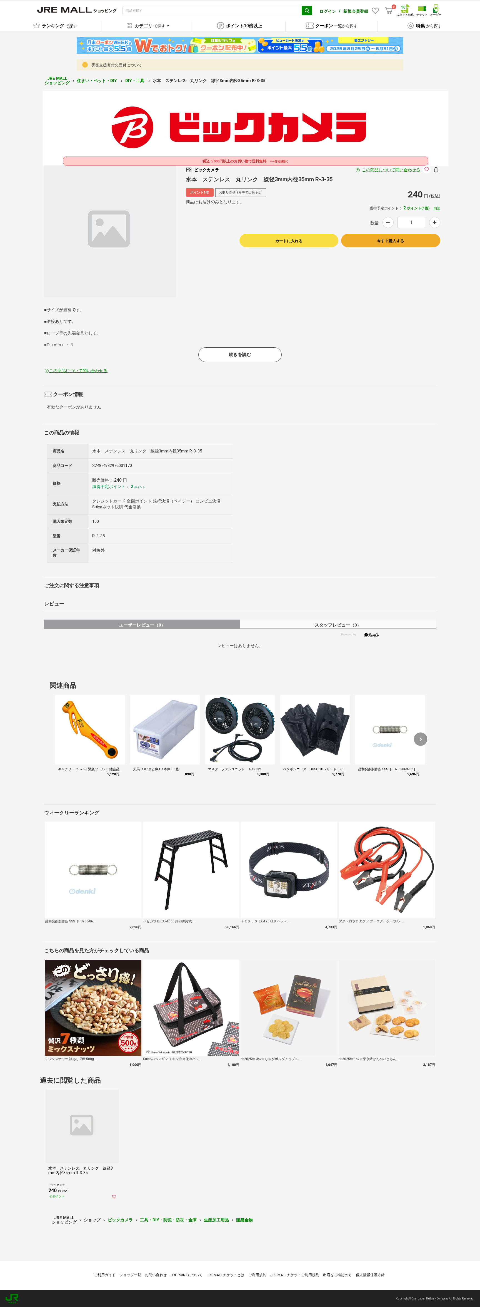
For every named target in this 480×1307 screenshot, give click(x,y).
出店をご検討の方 (337, 1275)
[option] (110, 231)
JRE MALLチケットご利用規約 (294, 1275)
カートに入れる (288, 241)
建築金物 (244, 1219)
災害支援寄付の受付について (116, 65)
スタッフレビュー (338, 625)
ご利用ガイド (105, 1275)
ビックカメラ (120, 1219)
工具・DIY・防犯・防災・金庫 (168, 1219)
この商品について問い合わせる (391, 169)
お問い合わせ (156, 1275)
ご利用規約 (257, 1275)
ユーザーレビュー (142, 625)
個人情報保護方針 (370, 1275)
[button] (421, 739)
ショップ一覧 (130, 1275)
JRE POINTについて (186, 1275)
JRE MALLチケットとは (225, 1275)
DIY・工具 (135, 80)
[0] (389, 10)
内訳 (437, 208)
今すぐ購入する (390, 241)
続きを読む (240, 354)
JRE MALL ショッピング (57, 81)
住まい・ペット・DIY (97, 80)
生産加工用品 (216, 1219)
